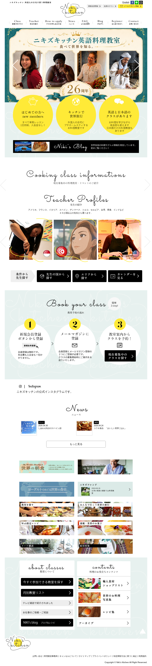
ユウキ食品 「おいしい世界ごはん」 (110, 428)
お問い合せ (37, 656)
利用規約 (142, 656)
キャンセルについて (68, 656)
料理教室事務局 (51, 656)
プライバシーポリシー (102, 656)
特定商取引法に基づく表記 (125, 656)
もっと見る (76, 444)
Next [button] (147, 241)
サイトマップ (84, 656)
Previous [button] (3, 241)
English (125, 2)
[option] (31, 241)
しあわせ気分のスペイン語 (49, 428)
